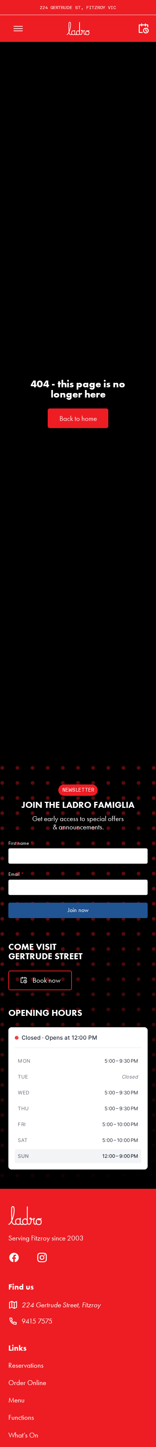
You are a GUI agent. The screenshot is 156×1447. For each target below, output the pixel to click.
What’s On (23, 1435)
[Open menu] (18, 28)
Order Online (27, 1383)
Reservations (26, 1365)
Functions (21, 1417)
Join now (78, 910)
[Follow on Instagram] (42, 1260)
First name (20, 843)
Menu (16, 1400)
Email (16, 874)
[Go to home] (78, 28)
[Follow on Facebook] (14, 1260)
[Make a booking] (143, 28)
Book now (47, 980)
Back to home (78, 418)
